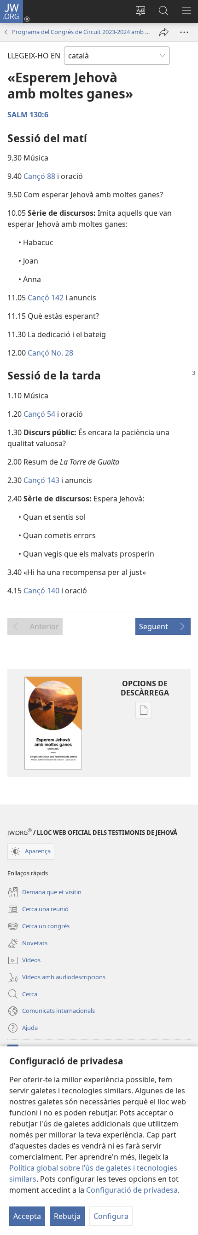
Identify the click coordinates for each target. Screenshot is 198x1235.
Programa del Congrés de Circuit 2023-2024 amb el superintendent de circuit (81, 32)
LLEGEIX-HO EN (33, 56)
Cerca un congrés (38, 927)
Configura (110, 1216)
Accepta (27, 1216)
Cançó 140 (41, 591)
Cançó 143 (41, 480)
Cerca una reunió (38, 910)
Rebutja (67, 1216)
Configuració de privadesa (132, 1190)
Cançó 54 (39, 414)
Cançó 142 (46, 298)
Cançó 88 (39, 176)
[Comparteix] (164, 32)
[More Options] (184, 32)
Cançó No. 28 (50, 353)
